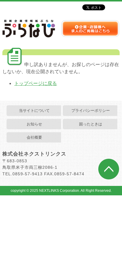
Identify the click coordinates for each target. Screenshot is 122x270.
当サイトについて (34, 110)
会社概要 (34, 137)
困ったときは (90, 124)
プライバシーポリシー (90, 110)
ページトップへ (108, 169)
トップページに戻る (35, 83)
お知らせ (34, 124)
